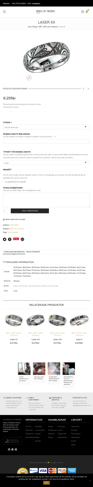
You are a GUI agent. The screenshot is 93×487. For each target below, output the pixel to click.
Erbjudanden (62, 437)
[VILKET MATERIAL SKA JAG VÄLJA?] (24, 368)
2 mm (15, 291)
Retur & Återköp (33, 252)
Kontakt (38, 441)
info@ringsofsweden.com (82, 405)
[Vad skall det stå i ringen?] (39, 368)
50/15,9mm (45, 267)
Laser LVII (57, 339)
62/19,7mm (81, 270)
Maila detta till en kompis (15, 219)
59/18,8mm (54, 270)
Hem (29, 27)
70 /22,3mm (81, 273)
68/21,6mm (63, 273)
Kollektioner (52, 430)
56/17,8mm (27, 270)
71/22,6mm (17, 276)
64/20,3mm (27, 273)
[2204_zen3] (46, 57)
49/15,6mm (36, 267)
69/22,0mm (72, 273)
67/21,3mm (54, 273)
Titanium (16, 281)
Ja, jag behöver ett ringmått (15, 182)
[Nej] (90, 480)
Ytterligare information (14, 252)
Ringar (35, 27)
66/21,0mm (45, 273)
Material (51, 434)
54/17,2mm (81, 267)
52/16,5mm (63, 267)
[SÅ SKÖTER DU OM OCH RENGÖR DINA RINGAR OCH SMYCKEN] (69, 368)
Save (17, 239)
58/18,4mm (45, 270)
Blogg (50, 437)
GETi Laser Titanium (50, 27)
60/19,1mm (63, 270)
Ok (46, 483)
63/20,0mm (17, 273)
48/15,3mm (27, 267)
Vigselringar (75, 437)
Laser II (79, 339)
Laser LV (14, 339)
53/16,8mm (72, 267)
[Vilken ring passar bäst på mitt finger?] (54, 368)
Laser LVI (36, 339)
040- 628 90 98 (14, 440)
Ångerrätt (29, 430)
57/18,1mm (36, 270)
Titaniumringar (12, 232)
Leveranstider (40, 430)
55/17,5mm (17, 270)
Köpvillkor (38, 426)
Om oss (28, 426)
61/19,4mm (72, 270)
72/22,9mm (27, 276)
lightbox (29, 77)
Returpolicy (30, 434)
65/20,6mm (36, 273)
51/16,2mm (54, 267)
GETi (40, 27)
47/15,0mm (17, 267)
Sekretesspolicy (32, 437)
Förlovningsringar (77, 434)
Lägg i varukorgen (30, 211)
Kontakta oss (14, 442)
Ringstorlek (62, 434)
